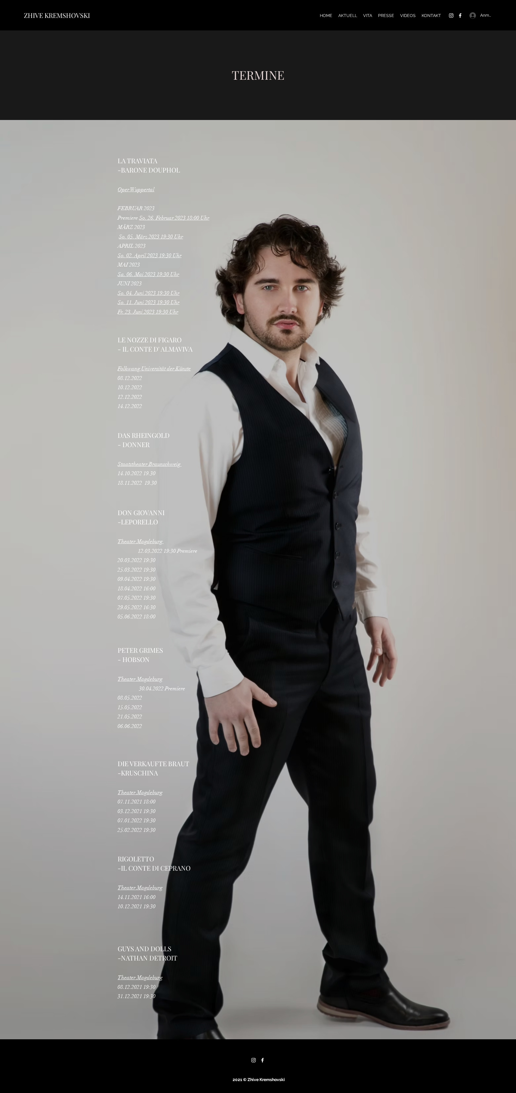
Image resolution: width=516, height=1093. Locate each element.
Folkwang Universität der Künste (154, 368)
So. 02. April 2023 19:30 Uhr (150, 255)
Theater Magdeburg (141, 541)
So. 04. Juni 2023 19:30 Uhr (148, 293)
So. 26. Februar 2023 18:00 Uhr (174, 218)
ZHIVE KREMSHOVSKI (57, 15)
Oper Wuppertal (136, 189)
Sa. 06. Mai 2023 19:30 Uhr (148, 274)
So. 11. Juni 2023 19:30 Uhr (148, 302)
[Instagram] (451, 16)
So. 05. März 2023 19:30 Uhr (151, 236)
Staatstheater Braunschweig (150, 464)
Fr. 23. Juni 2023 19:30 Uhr (148, 312)
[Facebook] (460, 16)
